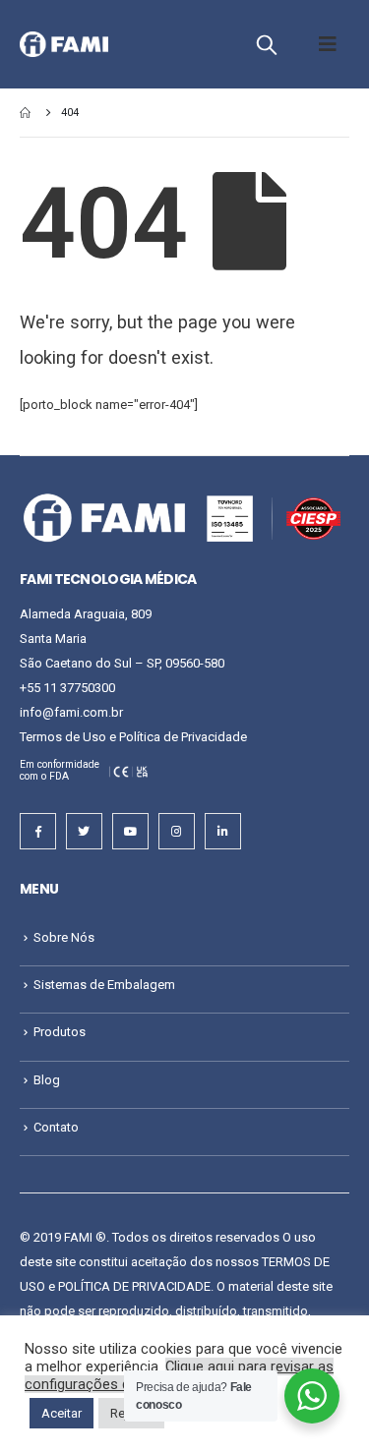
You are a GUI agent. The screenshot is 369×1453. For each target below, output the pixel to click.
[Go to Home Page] (26, 112)
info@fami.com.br (71, 712)
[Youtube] (130, 831)
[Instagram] (176, 831)
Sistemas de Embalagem (104, 984)
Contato (56, 1127)
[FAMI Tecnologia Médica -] (64, 44)
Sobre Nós (63, 937)
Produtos (59, 1031)
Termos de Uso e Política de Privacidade (133, 736)
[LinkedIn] (223, 831)
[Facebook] (38, 831)
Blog (46, 1080)
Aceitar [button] (61, 1413)
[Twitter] (84, 831)
